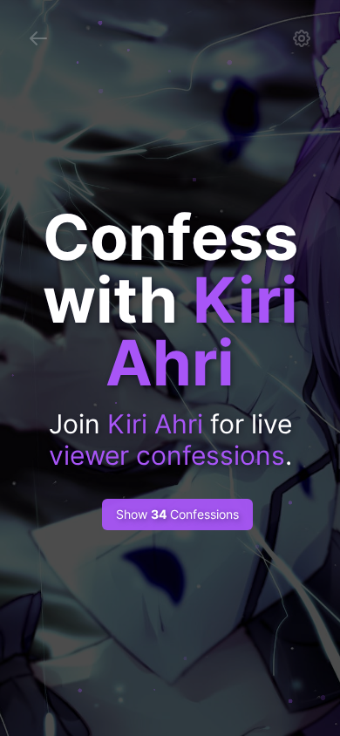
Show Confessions (177, 514)
